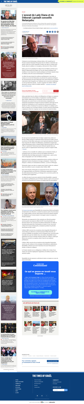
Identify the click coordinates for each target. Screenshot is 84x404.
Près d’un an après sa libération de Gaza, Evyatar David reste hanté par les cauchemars (7, 47)
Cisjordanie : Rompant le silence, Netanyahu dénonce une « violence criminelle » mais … (7, 225)
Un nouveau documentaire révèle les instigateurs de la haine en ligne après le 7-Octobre (27, 314)
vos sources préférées (53, 28)
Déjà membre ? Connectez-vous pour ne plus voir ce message (40, 295)
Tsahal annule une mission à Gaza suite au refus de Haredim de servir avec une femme (36, 314)
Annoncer (36, 385)
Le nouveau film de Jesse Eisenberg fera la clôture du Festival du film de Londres (8, 336)
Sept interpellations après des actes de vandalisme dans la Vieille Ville (7, 148)
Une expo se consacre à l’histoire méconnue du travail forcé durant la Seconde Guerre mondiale (8, 95)
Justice (34, 355)
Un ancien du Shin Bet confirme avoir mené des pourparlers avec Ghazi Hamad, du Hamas (8, 24)
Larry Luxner (9, 70)
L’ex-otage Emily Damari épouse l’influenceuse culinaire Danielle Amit (27, 329)
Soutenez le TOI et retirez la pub (78, 1)
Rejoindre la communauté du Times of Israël (40, 292)
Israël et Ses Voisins (19, 381)
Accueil (16, 379)
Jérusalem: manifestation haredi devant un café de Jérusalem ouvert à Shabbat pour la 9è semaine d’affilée (7, 185)
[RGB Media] (43, 402)
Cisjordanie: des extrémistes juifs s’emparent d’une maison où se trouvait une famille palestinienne (7, 230)
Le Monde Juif (18, 383)
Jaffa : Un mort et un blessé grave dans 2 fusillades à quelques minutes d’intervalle (7, 282)
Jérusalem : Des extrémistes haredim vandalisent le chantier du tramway (52, 330)
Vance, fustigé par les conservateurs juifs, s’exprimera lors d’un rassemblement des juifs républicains (7, 360)
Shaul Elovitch (47, 355)
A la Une (17, 392)
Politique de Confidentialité (38, 381)
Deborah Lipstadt (53, 355)
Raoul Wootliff (26, 31)
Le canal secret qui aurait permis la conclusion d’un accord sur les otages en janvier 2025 (7, 38)
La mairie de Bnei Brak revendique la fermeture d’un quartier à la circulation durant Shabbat (8, 171)
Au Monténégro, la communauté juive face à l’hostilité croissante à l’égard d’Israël (8, 65)
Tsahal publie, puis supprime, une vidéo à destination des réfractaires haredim (7, 195)
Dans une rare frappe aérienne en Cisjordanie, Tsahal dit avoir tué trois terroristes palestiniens (7, 234)
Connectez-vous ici (55, 363)
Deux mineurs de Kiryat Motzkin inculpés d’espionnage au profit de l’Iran (7, 124)
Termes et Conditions (37, 379)
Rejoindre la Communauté (66, 1)
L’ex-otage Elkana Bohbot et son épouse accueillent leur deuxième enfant (52, 314)
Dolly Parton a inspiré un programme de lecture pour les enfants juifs (8, 308)
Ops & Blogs (17, 387)
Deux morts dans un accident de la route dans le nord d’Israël (8, 264)
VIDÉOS (16, 390)
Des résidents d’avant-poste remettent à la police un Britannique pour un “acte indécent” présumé (8, 212)
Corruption (30, 355)
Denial (24, 149)
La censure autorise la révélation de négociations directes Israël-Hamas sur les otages (44, 315)
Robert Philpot (9, 100)
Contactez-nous (37, 387)
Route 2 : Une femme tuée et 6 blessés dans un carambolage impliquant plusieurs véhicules (8, 251)
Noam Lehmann (4, 127)
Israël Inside (25, 355)
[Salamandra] (52, 402)
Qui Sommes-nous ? (37, 383)
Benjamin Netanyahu (40, 355)
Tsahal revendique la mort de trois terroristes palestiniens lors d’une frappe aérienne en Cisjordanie (36, 330)
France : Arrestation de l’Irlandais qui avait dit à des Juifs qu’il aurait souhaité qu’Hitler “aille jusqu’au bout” (44, 330)
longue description (28, 210)
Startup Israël (18, 389)
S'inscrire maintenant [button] (53, 361)
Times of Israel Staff (5, 27)
